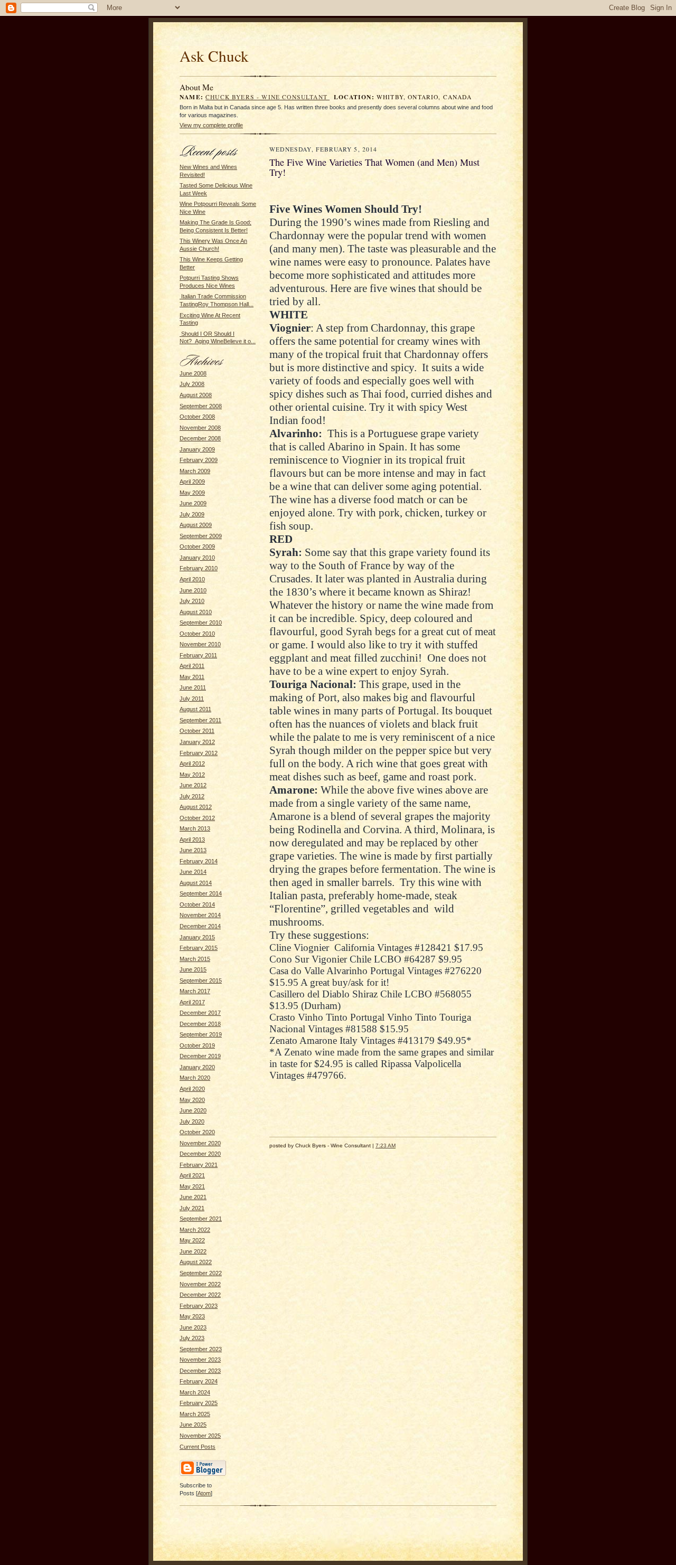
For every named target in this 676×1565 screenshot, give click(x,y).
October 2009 (197, 546)
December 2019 (200, 1056)
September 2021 (201, 1218)
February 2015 (199, 948)
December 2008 (200, 438)
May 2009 (192, 492)
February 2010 (199, 568)
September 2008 (201, 406)
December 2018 (200, 1024)
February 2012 (199, 753)
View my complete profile (211, 125)
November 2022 (200, 1284)
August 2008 (196, 395)
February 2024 (199, 1381)
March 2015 (195, 959)
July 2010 (192, 601)
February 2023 (199, 1306)
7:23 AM (385, 1145)
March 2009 (195, 471)
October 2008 (197, 416)
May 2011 (192, 677)
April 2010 (192, 579)
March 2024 (195, 1392)
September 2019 (201, 1034)
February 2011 (198, 655)
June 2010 (193, 590)
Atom (204, 1493)
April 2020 (192, 1089)
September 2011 (200, 720)
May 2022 (192, 1240)
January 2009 (197, 449)
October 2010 (197, 633)
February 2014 (199, 861)
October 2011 (197, 731)
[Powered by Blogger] (203, 1474)
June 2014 (193, 872)
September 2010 (201, 622)
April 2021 (192, 1175)
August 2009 (196, 525)
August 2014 (196, 883)
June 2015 (193, 969)
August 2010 (196, 612)
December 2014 (200, 926)
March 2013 (195, 828)
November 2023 (200, 1359)
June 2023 (193, 1327)
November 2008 (200, 428)
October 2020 (197, 1132)
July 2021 (192, 1208)
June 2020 (193, 1110)
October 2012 (197, 818)
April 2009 (192, 481)
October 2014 (197, 904)
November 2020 (200, 1143)
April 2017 (192, 1002)
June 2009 (193, 503)
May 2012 (192, 774)
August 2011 (195, 709)
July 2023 (192, 1338)
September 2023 (201, 1349)
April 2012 (192, 763)
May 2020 (192, 1100)
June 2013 (193, 850)
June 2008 (193, 373)
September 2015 (201, 980)
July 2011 (192, 698)
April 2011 (192, 666)
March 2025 (195, 1414)
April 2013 (192, 839)
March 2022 (195, 1230)
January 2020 (197, 1067)
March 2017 (195, 991)
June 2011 (193, 687)
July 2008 (192, 384)
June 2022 (193, 1251)
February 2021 (199, 1165)
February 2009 (199, 460)
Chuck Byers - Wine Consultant (267, 97)
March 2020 (195, 1077)
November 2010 (200, 644)
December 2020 (200, 1154)
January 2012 (197, 742)
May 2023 (192, 1316)
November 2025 (200, 1435)
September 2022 (201, 1273)
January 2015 (197, 937)
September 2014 (201, 893)
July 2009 (192, 514)
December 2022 (200, 1294)
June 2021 (193, 1197)
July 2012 (192, 796)
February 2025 (199, 1403)
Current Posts (197, 1447)
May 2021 (192, 1186)
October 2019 (197, 1045)
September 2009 (201, 536)
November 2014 (200, 915)
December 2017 (200, 1013)
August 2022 (196, 1262)
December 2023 (200, 1371)
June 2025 (193, 1424)
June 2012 (193, 785)
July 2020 (192, 1121)
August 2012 (196, 807)
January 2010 (197, 557)
